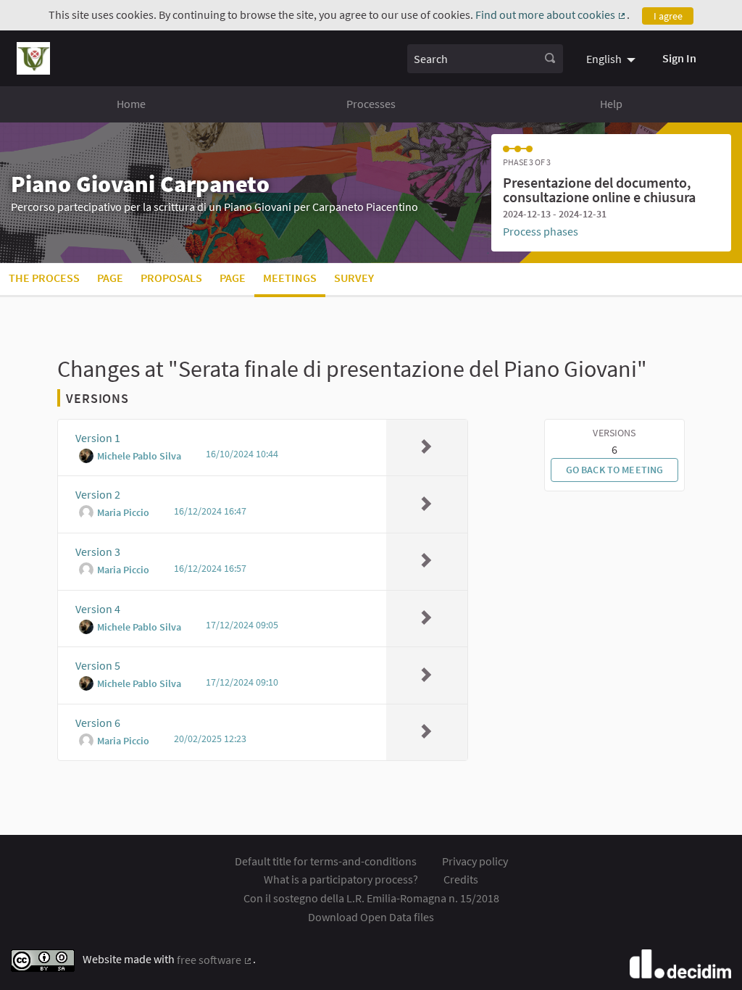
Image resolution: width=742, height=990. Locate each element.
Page (110, 277)
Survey (354, 277)
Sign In (679, 58)
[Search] (550, 58)
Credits (460, 879)
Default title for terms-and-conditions (326, 861)
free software (215, 959)
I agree (668, 15)
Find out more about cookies (551, 14)
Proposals (171, 277)
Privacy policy (475, 861)
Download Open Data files (371, 917)
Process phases (540, 231)
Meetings (290, 277)
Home (131, 103)
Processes (371, 103)
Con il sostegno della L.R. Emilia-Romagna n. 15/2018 (371, 898)
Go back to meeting (615, 469)
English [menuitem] (604, 58)
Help (611, 103)
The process (44, 277)
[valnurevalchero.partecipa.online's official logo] (33, 58)
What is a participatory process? (341, 879)
